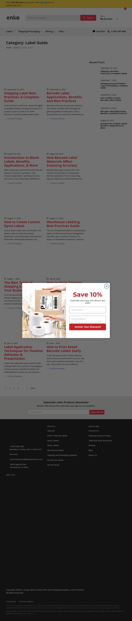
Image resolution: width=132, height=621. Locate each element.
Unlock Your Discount (88, 326)
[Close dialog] (106, 286)
